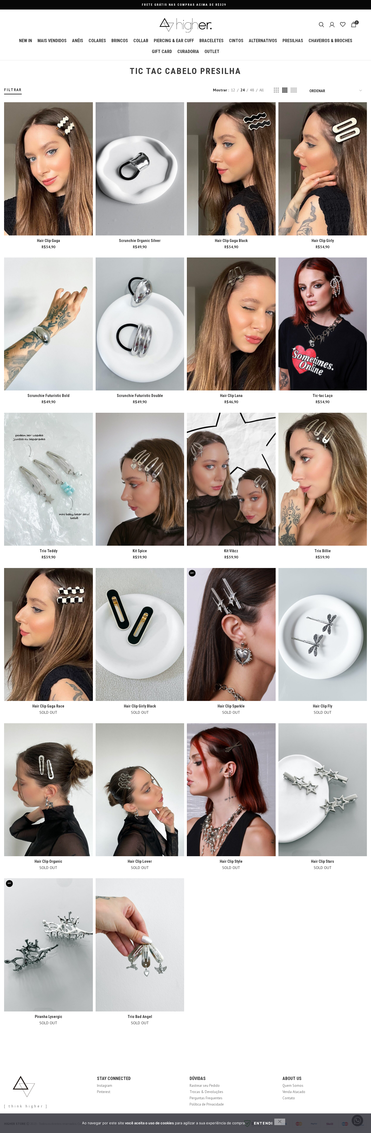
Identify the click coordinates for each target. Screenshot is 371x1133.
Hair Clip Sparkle (231, 706)
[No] (279, 1122)
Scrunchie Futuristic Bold (48, 395)
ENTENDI (263, 1123)
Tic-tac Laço (323, 395)
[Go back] (123, 71)
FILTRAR (13, 90)
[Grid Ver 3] (276, 90)
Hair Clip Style (231, 861)
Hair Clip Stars (322, 861)
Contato (288, 1098)
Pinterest (103, 1091)
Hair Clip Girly (323, 240)
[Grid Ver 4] (284, 90)
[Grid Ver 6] (294, 90)
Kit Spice (140, 551)
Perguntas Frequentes (206, 1098)
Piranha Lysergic (48, 1016)
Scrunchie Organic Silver (140, 240)
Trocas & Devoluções (206, 1091)
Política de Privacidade (207, 1104)
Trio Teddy (48, 551)
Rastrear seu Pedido (205, 1085)
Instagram (104, 1085)
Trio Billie (323, 551)
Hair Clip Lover (140, 861)
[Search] (321, 24)
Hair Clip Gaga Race (48, 706)
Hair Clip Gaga (48, 240)
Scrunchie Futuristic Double (140, 395)
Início (7, 84)
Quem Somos (292, 1085)
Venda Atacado (293, 1091)
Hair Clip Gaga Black (231, 240)
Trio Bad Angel (140, 1016)
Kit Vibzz (231, 551)
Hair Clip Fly (322, 706)
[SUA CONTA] (332, 24)
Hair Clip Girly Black (140, 706)
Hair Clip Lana (231, 395)
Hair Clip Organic (48, 861)
